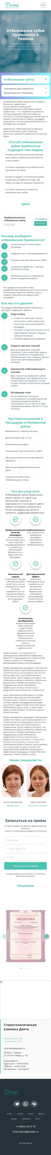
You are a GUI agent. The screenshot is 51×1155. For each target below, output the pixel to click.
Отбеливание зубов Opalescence (19, 88)
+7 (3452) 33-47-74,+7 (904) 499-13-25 (13, 1040)
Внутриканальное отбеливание (18, 93)
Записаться (40, 223)
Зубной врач (13, 805)
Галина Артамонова (12, 802)
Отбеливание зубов (19, 79)
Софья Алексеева (38, 802)
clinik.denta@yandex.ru (14, 1048)
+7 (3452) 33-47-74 (25, 1126)
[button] (47, 936)
